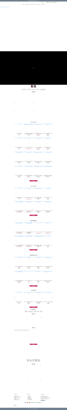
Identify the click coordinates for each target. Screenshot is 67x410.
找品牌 (35, 4)
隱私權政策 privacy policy (17, 399)
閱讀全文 (34, 344)
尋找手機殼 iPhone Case (17, 396)
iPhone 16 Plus (33, 89)
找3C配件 (32, 4)
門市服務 (23, 4)
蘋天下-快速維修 (30, 399)
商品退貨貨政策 (30, 398)
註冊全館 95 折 (39, 4)
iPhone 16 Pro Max (24, 89)
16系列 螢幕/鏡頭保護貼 (42, 89)
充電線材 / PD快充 (30, 311)
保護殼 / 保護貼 (28, 4)
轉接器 (38, 311)
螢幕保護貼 (26, 311)
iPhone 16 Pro (29, 89)
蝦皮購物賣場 (29, 396)
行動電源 (35, 311)
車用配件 (41, 311)
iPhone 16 (38, 89)
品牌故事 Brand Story (16, 398)
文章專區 (43, 4)
